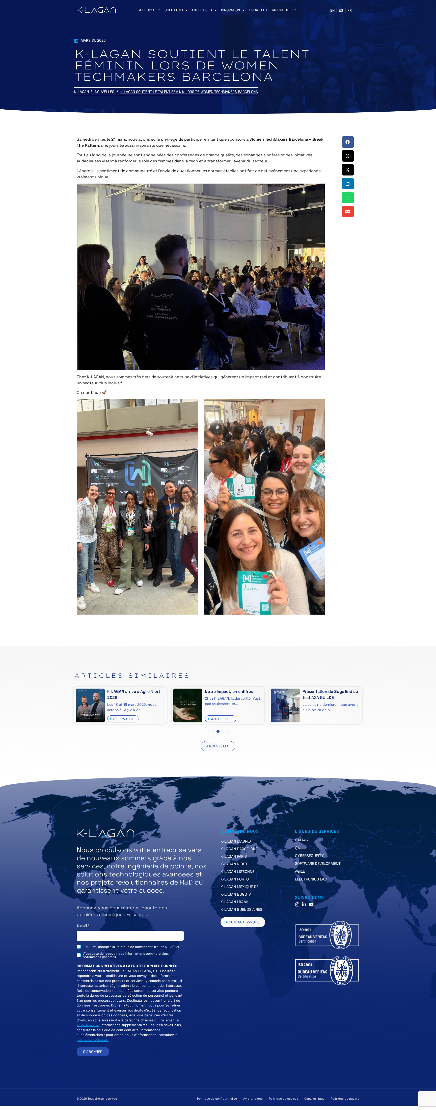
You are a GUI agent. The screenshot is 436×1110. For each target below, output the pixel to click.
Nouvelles (104, 91)
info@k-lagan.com (88, 1025)
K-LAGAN (81, 91)
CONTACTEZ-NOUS (240, 831)
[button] (150, 10)
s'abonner (93, 1051)
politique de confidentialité (92, 1040)
